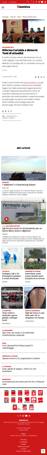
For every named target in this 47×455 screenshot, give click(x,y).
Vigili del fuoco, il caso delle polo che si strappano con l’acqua (34, 315)
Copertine (13, 17)
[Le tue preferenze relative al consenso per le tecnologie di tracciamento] (43, 451)
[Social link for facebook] (36, 2)
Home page (5, 17)
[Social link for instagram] (39, 2)
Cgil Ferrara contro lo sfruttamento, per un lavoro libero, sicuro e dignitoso (22, 229)
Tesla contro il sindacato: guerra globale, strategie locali (9, 316)
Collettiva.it (23, 420)
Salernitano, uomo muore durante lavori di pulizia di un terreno (35, 276)
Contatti (4, 2)
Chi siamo (24, 439)
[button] (36, 77)
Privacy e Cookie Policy (23, 451)
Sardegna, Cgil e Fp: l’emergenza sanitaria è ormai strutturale (11, 276)
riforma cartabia (8, 118)
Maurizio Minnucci (29, 321)
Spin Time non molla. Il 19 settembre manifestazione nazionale (18, 333)
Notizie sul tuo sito (23, 446)
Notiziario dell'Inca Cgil (32, 82)
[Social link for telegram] (45, 2)
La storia (23, 449)
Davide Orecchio (6, 323)
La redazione (13, 2)
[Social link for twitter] (33, 2)
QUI (9, 88)
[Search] (29, 2)
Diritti (19, 17)
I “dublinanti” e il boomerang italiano (19, 184)
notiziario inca (11, 116)
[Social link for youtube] (42, 2)
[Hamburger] (3, 7)
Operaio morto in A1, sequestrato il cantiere (21, 358)
